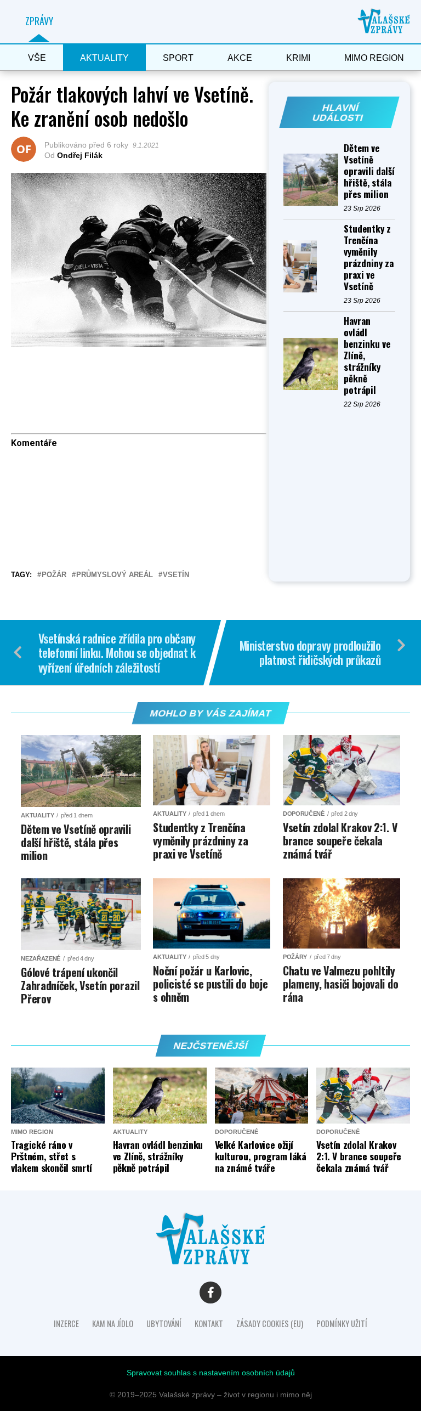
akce (239, 58)
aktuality (104, 58)
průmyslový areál (114, 575)
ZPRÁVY (39, 21)
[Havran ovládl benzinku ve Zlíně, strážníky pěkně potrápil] (313, 364)
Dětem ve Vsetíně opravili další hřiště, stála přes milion (369, 171)
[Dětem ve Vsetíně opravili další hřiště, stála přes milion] (313, 179)
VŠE (37, 58)
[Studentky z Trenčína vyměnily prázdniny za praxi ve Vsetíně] (313, 266)
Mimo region (374, 58)
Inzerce (66, 1323)
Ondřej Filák (80, 155)
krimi (298, 58)
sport (178, 58)
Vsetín (176, 575)
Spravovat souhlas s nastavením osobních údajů (211, 1372)
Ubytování (163, 1323)
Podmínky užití (341, 1323)
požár (54, 575)
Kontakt (209, 1323)
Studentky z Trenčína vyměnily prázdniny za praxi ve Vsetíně (369, 257)
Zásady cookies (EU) (269, 1323)
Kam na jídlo (112, 1323)
